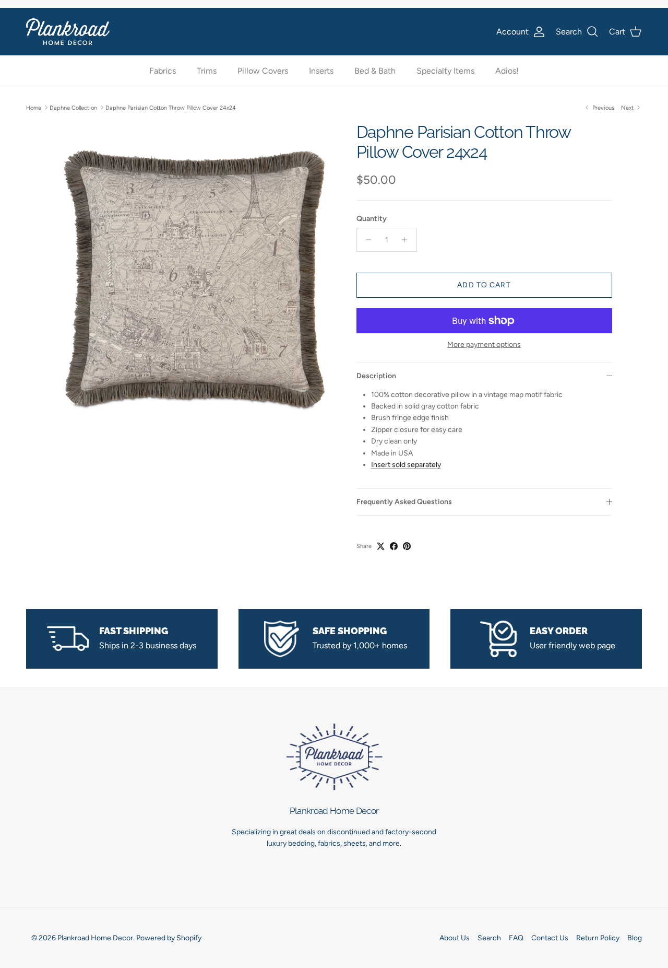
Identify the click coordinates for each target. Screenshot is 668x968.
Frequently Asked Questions (404, 501)
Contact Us (549, 938)
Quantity (371, 218)
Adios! (507, 71)
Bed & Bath (375, 71)
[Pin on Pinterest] (407, 546)
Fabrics (162, 71)
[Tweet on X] (381, 546)
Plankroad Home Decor (95, 938)
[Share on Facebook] (394, 546)
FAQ (516, 938)
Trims (207, 71)
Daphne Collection (73, 107)
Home (33, 107)
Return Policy (597, 938)
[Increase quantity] (407, 239)
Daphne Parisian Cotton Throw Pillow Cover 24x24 (170, 107)
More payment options (484, 345)
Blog (634, 938)
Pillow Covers (262, 71)
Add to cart (483, 285)
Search (489, 938)
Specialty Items (445, 71)
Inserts (321, 71)
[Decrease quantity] (366, 239)
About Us (454, 938)
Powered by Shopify (168, 938)
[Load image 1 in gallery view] (194, 277)
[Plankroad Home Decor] (68, 31)
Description (376, 375)
